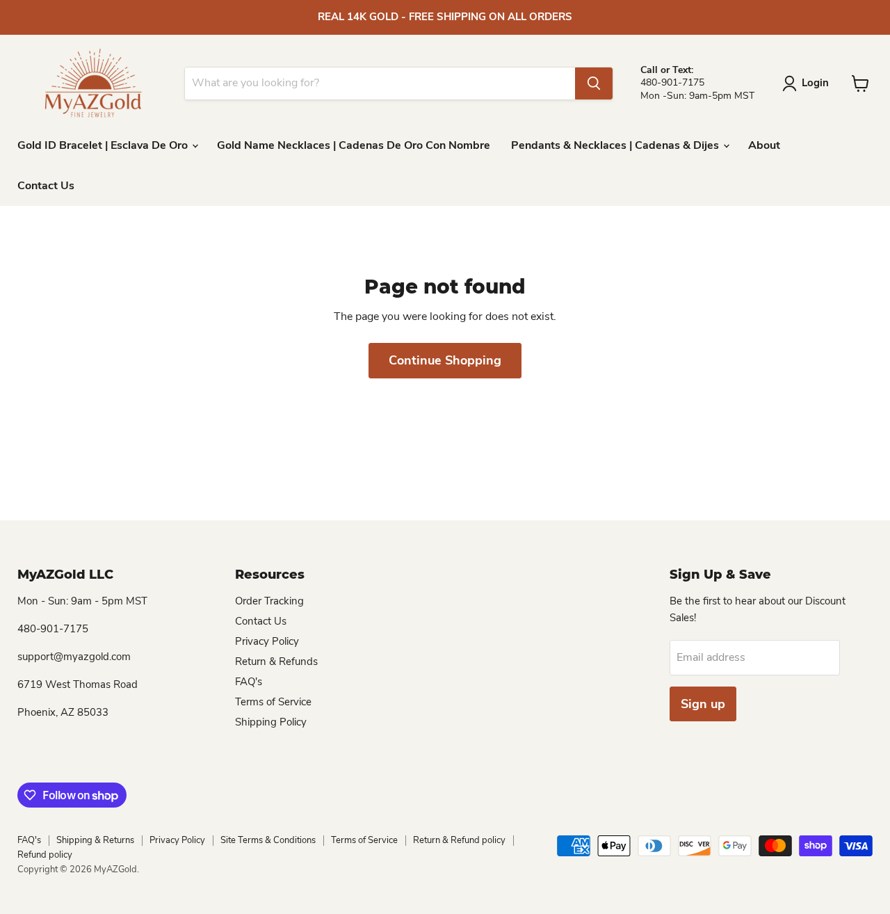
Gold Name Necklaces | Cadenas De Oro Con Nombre (353, 145)
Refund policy (44, 855)
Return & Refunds (276, 661)
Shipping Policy (271, 722)
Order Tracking (269, 601)
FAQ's (248, 682)
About (764, 145)
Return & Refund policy (459, 840)
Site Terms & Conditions (268, 840)
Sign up (703, 704)
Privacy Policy (267, 641)
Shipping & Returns (95, 840)
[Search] (594, 83)
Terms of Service (273, 702)
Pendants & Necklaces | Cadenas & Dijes (616, 145)
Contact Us (45, 185)
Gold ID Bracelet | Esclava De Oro (104, 145)
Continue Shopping (445, 360)
